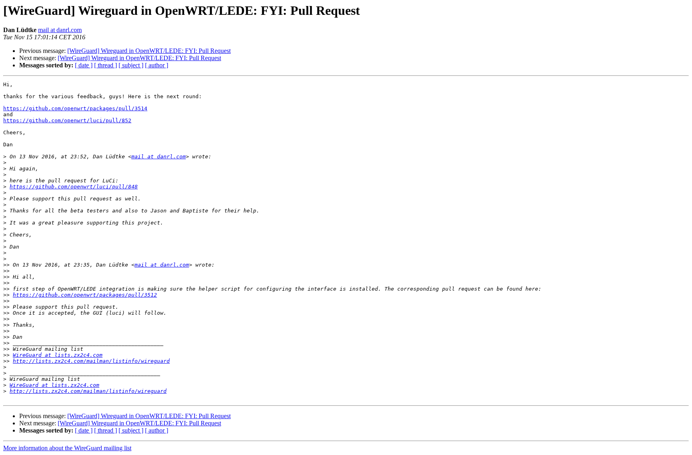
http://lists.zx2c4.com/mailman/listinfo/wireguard (91, 361)
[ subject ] (131, 65)
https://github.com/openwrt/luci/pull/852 (67, 120)
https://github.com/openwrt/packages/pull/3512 (85, 295)
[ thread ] (105, 65)
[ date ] (84, 65)
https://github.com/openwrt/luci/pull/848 (74, 187)
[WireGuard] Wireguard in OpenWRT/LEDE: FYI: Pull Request (149, 50)
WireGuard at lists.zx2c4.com (58, 355)
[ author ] (156, 65)
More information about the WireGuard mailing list (67, 448)
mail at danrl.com (60, 29)
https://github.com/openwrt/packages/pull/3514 (75, 108)
